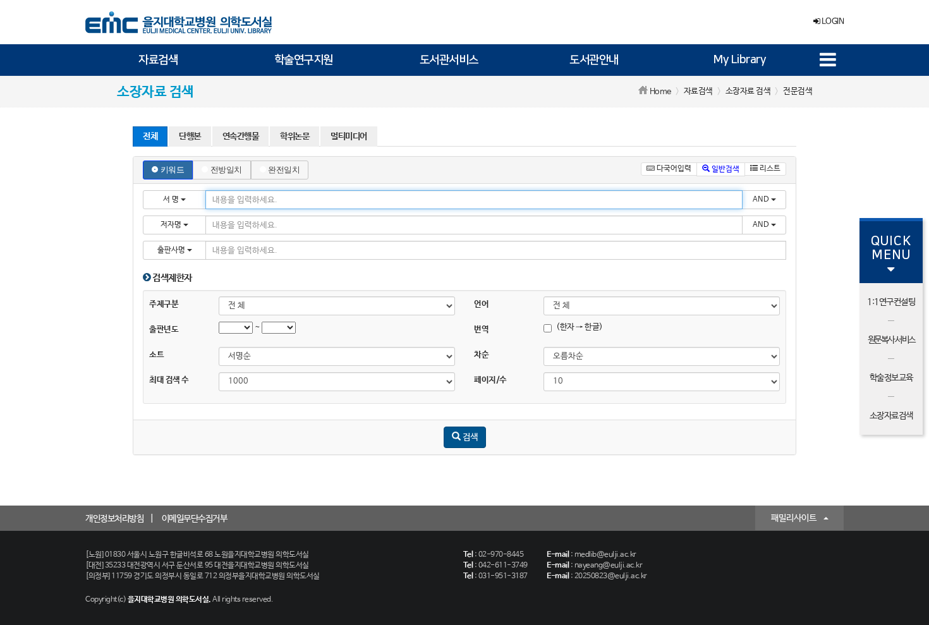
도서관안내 (594, 60)
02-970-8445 (501, 554)
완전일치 (284, 169)
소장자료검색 (891, 416)
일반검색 (724, 169)
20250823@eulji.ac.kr (610, 576)
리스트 (769, 168)
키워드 (173, 169)
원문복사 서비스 (891, 340)
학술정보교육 (891, 378)
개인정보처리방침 (114, 519)
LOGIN (832, 22)
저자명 (172, 225)
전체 (150, 136)
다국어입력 (673, 168)
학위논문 (294, 136)
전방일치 (226, 169)
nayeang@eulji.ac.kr (608, 565)
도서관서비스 (449, 60)
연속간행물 (240, 136)
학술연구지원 (303, 60)
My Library (739, 60)
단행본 (190, 136)
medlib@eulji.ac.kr (605, 554)
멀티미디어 (349, 136)
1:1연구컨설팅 (891, 302)
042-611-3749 (503, 565)
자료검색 (158, 60)
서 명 (172, 199)
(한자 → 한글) (579, 327)
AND (762, 199)
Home (660, 92)
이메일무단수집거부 (195, 519)
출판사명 (172, 250)
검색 (469, 437)
